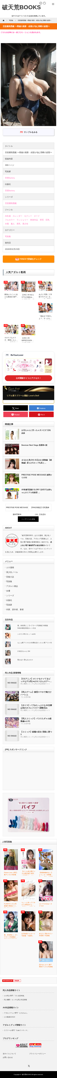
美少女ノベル (12, 572)
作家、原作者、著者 (15, 609)
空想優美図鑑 (11, 203)
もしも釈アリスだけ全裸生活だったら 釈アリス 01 (34, 642)
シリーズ (10, 595)
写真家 (9, 605)
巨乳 (48, 220)
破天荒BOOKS (26, 1074)
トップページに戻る (28, 519)
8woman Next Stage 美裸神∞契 (34, 445)
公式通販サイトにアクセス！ (28, 378)
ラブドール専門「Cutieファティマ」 (16, 1030)
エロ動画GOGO (9, 1017)
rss (40, 3)
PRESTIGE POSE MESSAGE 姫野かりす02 (36, 476)
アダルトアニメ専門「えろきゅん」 (16, 1013)
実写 (42, 220)
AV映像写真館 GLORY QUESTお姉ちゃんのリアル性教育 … (36, 491)
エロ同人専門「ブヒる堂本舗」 (14, 995)
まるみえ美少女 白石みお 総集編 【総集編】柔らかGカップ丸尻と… (36, 461)
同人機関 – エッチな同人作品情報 (15, 999)
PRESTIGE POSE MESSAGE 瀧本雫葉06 (17, 509)
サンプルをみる (30, 132)
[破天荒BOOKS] (21, 7)
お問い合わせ (8, 1057)
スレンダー (17, 216)
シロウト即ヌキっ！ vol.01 (26, 634)
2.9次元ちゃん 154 (23, 651)
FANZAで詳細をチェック (31, 259)
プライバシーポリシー (37, 1054)
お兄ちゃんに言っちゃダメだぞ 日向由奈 (36, 431)
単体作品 (34, 220)
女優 (8, 591)
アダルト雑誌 (12, 586)
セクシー (28, 216)
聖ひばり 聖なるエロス (25, 660)
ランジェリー (22, 220)
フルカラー (10, 220)
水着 (7, 224)
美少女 (25, 224)
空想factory (10, 178)
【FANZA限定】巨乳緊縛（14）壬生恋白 (40, 509)
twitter (44, 3)
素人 (13, 224)
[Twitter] (28, 1065)
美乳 (18, 224)
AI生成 (8, 216)
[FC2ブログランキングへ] (35, 1047)
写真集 (8, 236)
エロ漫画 (10, 567)
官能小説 (10, 577)
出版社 (9, 600)
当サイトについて (9, 1054)
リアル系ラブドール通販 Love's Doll (23, 395)
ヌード (37, 216)
